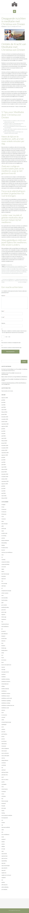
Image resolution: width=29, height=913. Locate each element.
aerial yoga (3, 528)
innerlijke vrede (15, 269)
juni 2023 (3, 488)
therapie (3, 805)
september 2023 (4, 481)
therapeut (3, 803)
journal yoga (4, 638)
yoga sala (3, 863)
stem (2, 786)
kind (2, 643)
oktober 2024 (4, 450)
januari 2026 (4, 414)
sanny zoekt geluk (5, 755)
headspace (3, 619)
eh (2, 588)
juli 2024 (3, 457)
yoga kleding (4, 860)
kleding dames (4, 650)
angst (2, 530)
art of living (3, 535)
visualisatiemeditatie (14, 273)
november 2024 (4, 447)
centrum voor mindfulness (6, 552)
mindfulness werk (5, 707)
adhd (2, 526)
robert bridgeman (5, 748)
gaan (2, 602)
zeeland (3, 882)
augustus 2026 (4, 397)
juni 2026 (3, 402)
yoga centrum (4, 858)
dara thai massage (5, 573)
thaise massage (4, 801)
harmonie (3, 269)
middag (3, 686)
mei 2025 (3, 433)
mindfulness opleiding (6, 700)
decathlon (3, 576)
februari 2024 (4, 469)
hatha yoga (3, 616)
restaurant (3, 746)
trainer (2, 810)
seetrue (3, 758)
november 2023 (4, 476)
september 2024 (4, 452)
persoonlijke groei (23, 270)
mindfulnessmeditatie (14, 270)
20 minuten (3, 514)
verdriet (3, 822)
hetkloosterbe (18, 26)
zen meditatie (4, 889)
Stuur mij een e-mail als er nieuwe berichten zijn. (11, 347)
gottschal (3, 609)
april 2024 (3, 464)
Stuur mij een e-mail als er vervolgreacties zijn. (11, 342)
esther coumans (4, 593)
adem (2, 521)
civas (2, 554)
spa (2, 767)
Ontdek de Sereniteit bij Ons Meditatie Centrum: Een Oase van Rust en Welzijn (21, 281)
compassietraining (5, 564)
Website (3, 323)
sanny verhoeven (5, 753)
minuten (3, 710)
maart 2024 (3, 467)
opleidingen (3, 724)
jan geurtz (3, 631)
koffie (2, 652)
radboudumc (4, 743)
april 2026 (3, 407)
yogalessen (3, 872)
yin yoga (3, 848)
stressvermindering (5, 273)
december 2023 (4, 474)
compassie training (5, 561)
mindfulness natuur (5, 695)
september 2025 (4, 423)
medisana (3, 674)
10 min (2, 507)
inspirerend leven (5, 624)
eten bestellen (4, 597)
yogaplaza (3, 877)
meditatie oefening (5, 679)
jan (2, 628)
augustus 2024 (4, 455)
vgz (2, 824)
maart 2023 (3, 495)
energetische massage (6, 590)
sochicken (3, 762)
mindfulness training (5, 703)
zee (2, 879)
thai (2, 798)
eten (2, 595)
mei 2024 (3, 462)
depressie (3, 578)
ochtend (3, 717)
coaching (3, 559)
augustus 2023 (4, 483)
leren (2, 662)
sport (2, 777)
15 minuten (3, 511)
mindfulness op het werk (6, 698)
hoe (2, 621)
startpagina (3, 784)
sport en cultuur (4, 779)
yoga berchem (4, 856)
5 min (2, 516)
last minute (3, 660)
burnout (3, 550)
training (3, 813)
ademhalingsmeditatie (9, 266)
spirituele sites (4, 774)
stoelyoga (3, 791)
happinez (3, 614)
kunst (2, 657)
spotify (2, 781)
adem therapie (4, 523)
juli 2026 (3, 400)
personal (3, 731)
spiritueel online (4, 772)
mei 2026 (3, 404)
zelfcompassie (4, 884)
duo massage (4, 583)
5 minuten (3, 518)
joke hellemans (4, 633)
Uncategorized (9, 264)
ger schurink (4, 605)
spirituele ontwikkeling (21, 271)
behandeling (4, 542)
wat (2, 832)
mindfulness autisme (5, 693)
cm (2, 557)
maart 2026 (3, 409)
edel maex (3, 585)
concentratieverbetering (11, 267)
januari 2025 (4, 443)
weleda (3, 841)
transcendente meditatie (6, 815)
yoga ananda (4, 853)
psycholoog (3, 741)
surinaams (3, 796)
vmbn (2, 829)
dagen (2, 569)
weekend (3, 839)
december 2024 (4, 445)
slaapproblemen (4, 760)
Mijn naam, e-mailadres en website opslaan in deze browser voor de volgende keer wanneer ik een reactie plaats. (14, 331)
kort (2, 655)
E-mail (3, 317)
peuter (2, 736)
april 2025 (3, 435)
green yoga (3, 612)
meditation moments (5, 681)
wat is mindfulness (5, 834)
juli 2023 (3, 486)
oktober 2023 (4, 478)
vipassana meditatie (5, 827)
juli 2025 (3, 428)
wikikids (3, 846)
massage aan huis (5, 671)
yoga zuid (3, 870)
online (2, 719)
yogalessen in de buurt (6, 875)
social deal (3, 765)
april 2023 (3, 493)
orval (2, 726)
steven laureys (4, 789)
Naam (3, 311)
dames (2, 571)
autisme (3, 538)
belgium (3, 545)
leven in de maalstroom (6, 664)
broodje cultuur (4, 547)
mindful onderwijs (5, 688)
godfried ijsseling (5, 607)
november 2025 (4, 419)
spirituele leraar (13, 271)
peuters (3, 738)
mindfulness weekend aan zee (7, 705)
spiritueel (3, 769)
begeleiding (20, 266)
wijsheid (21, 273)
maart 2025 (3, 438)
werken (3, 844)
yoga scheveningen (5, 865)
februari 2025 (4, 440)
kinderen (3, 645)
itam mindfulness (5, 626)
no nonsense (4, 714)
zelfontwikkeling (4, 887)
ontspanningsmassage (6, 722)
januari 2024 (4, 471)
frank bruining (4, 600)
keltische (3, 640)
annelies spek (4, 533)
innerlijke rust (9, 269)
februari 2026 (4, 412)
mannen (3, 667)
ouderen (3, 729)
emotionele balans (21, 267)
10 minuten (3, 509)
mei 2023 (3, 490)
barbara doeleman (5, 540)
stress (2, 793)
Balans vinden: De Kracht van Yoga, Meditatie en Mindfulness (14, 376)
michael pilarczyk (4, 683)
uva (2, 820)
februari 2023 (4, 498)
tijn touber (3, 808)
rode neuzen (4, 750)
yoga (2, 851)
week (2, 836)
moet (2, 712)
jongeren (3, 636)
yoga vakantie (4, 868)
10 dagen (3, 504)
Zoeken (24, 361)
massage (3, 669)
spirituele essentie (5, 271)
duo (2, 581)
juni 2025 (3, 431)
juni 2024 (3, 459)
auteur (16, 266)
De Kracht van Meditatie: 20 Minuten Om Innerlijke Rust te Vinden (8, 281)
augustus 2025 (4, 426)
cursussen (3, 566)
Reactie (3, 295)
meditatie (21, 269)
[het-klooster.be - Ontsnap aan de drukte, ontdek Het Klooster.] (14, 4)
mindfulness (4, 691)
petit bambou (4, 734)
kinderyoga (3, 648)
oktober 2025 (4, 421)
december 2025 (4, 416)
